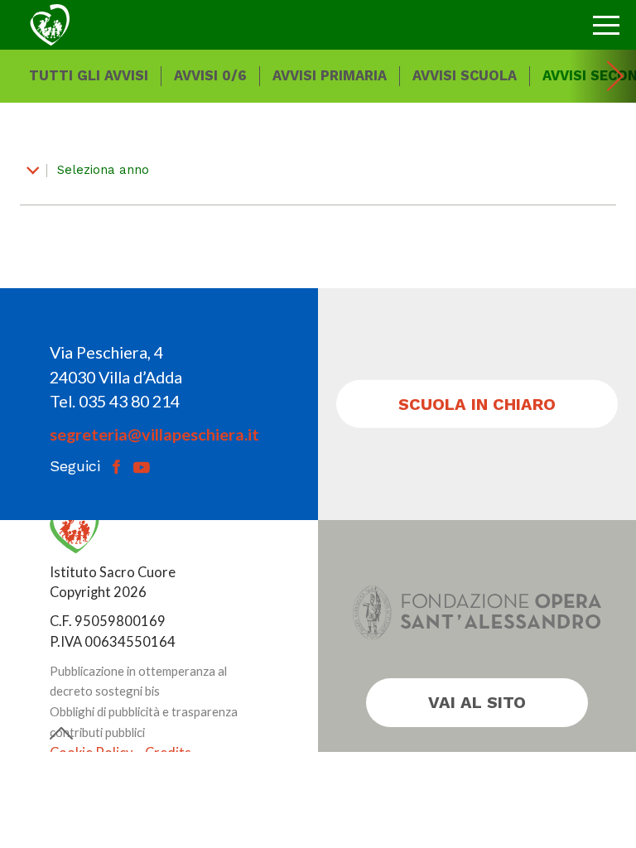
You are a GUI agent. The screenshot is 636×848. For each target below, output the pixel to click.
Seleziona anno (101, 169)
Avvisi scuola (464, 76)
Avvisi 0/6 (210, 76)
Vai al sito (477, 702)
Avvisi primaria (329, 76)
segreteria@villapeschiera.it (154, 434)
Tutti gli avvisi (88, 76)
